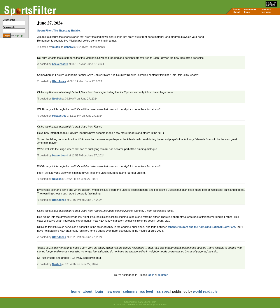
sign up (19, 35)
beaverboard (60, 64)
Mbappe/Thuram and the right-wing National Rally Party (202, 227)
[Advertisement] (243, 49)
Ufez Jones (59, 81)
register (163, 274)
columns (266, 9)
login (247, 12)
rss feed (146, 291)
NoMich (56, 98)
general (69, 47)
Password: (9, 27)
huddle (56, 47)
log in (151, 274)
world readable (205, 291)
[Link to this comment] (38, 64)
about (236, 12)
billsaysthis (59, 115)
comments (250, 9)
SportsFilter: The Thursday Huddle (58, 30)
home (236, 9)
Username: (9, 19)
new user (266, 12)
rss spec (163, 291)
